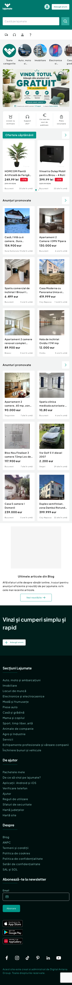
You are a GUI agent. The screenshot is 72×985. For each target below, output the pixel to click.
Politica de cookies (16, 853)
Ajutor (7, 793)
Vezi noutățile (34, 597)
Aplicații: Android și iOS (19, 783)
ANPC (7, 842)
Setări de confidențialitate (21, 864)
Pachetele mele (14, 772)
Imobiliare (10, 685)
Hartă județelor (13, 810)
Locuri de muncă (14, 691)
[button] (53, 103)
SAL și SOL (10, 869)
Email (6, 890)
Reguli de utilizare (15, 799)
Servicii (8, 739)
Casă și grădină (13, 712)
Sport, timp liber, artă (18, 723)
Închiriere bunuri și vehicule (22, 750)
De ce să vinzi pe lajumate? (22, 777)
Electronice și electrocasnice (24, 696)
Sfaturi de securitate (17, 804)
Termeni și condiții (16, 848)
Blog (6, 837)
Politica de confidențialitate (23, 858)
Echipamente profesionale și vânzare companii (36, 745)
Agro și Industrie (14, 734)
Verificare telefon (15, 788)
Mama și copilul (14, 718)
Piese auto (10, 707)
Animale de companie (18, 728)
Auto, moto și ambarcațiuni (22, 680)
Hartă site (9, 815)
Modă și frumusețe (16, 701)
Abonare (11, 908)
